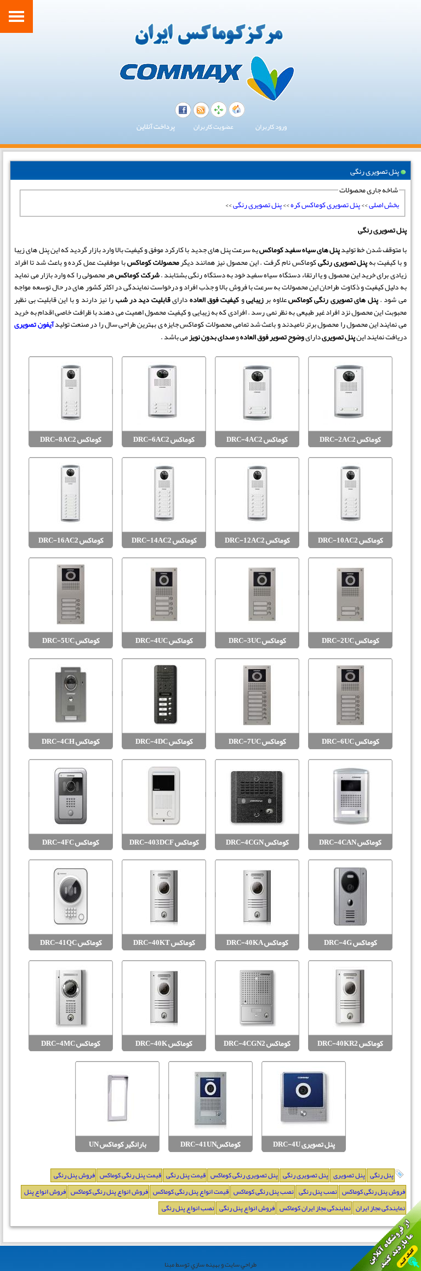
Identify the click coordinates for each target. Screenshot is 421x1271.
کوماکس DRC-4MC (70, 1044)
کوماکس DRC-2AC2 (350, 440)
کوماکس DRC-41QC (71, 943)
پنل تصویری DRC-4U (304, 1144)
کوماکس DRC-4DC (164, 742)
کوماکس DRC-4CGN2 (257, 1044)
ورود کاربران (271, 127)
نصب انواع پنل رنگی (188, 1208)
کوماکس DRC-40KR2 (350, 1044)
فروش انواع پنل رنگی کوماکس (109, 1191)
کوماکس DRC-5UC (71, 641)
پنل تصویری (349, 1175)
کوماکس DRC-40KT (164, 943)
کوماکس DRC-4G (350, 943)
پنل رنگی (382, 1175)
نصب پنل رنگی (318, 1191)
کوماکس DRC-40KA (257, 943)
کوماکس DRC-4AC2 (257, 440)
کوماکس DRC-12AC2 (257, 540)
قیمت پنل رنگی (186, 1175)
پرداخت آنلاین (155, 127)
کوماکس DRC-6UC (350, 742)
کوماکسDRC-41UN (210, 1144)
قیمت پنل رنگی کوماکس (130, 1175)
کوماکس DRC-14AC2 (164, 540)
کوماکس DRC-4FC (70, 842)
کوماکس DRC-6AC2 (164, 440)
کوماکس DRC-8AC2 (70, 440)
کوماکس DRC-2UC (350, 641)
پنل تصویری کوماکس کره (325, 204)
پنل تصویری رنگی (257, 204)
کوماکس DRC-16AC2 (71, 540)
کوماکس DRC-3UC (257, 641)
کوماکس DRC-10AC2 (350, 540)
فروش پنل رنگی (74, 1175)
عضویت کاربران (214, 127)
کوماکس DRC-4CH (71, 742)
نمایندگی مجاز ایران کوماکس (315, 1208)
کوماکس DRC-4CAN (350, 842)
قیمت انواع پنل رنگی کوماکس (191, 1191)
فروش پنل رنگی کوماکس (373, 1191)
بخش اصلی (384, 204)
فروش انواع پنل (45, 1191)
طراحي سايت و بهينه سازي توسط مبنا (210, 1264)
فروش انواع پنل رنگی (247, 1208)
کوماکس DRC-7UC (257, 742)
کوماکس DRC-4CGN (257, 842)
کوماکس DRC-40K (163, 1044)
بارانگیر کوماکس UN (117, 1144)
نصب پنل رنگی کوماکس (264, 1191)
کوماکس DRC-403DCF (164, 842)
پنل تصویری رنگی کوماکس (244, 1175)
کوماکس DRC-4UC (164, 641)
